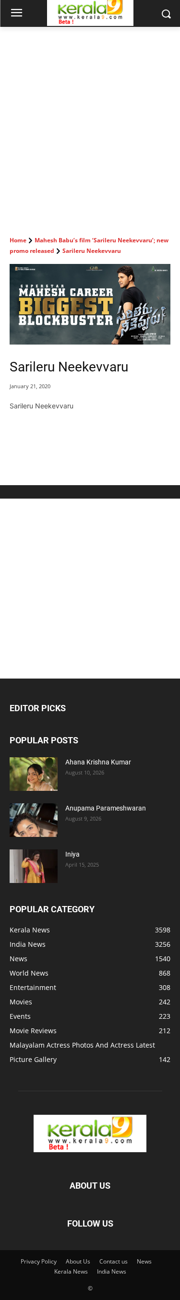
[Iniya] (34, 866)
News (144, 1261)
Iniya (72, 854)
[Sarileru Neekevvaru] (90, 304)
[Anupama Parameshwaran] (34, 820)
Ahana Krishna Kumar (98, 762)
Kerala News (71, 1271)
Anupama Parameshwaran (105, 808)
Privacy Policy (39, 1261)
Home (18, 240)
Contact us (113, 1261)
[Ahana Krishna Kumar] (34, 774)
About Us (78, 1261)
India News (111, 1271)
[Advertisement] (90, 122)
